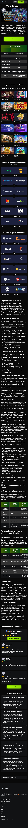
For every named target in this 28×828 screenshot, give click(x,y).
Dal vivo (9, 88)
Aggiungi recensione (14, 638)
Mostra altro (14, 686)
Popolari (3, 88)
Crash (16, 88)
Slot (23, 88)
